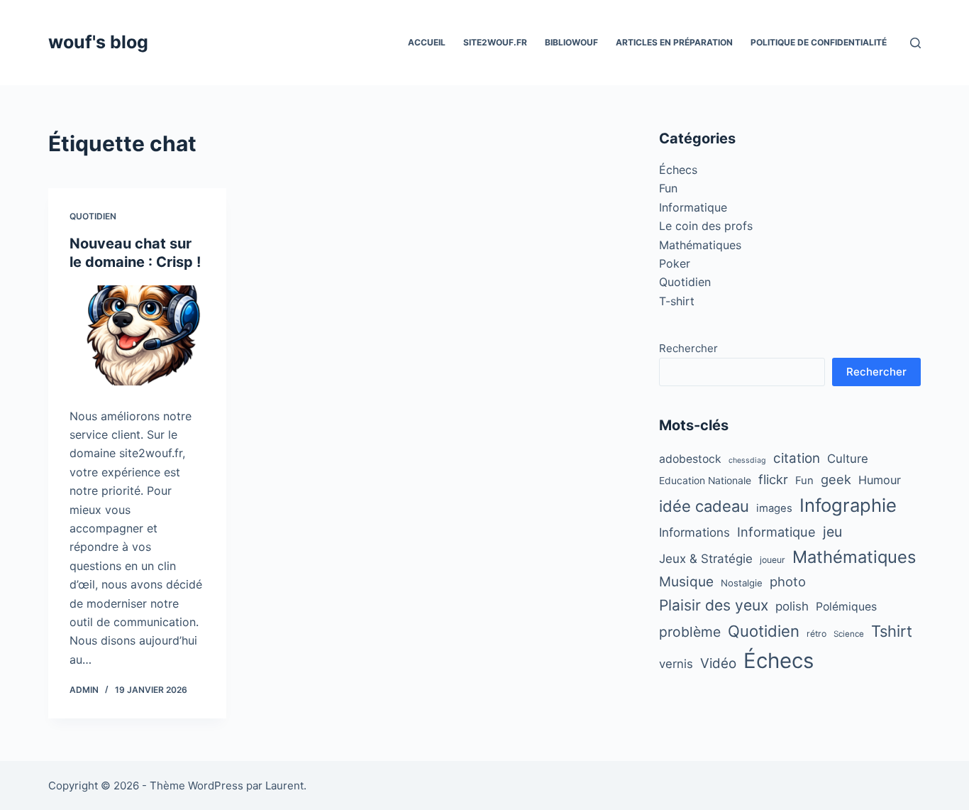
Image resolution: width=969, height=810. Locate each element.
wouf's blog (98, 42)
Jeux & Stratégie (706, 559)
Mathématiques (700, 245)
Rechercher (688, 348)
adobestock (690, 459)
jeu (832, 531)
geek (836, 479)
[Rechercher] (915, 43)
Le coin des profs (706, 226)
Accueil (426, 42)
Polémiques (846, 606)
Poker (674, 263)
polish (792, 606)
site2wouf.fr (495, 42)
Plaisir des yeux (713, 605)
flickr (773, 479)
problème (690, 631)
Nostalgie (742, 583)
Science (849, 634)
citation (796, 458)
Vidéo (718, 663)
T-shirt (676, 301)
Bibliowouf (571, 42)
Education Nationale (705, 480)
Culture (847, 458)
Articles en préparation (674, 42)
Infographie (848, 505)
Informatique (693, 207)
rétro (816, 633)
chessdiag (747, 460)
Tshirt (891, 631)
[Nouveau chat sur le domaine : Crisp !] (137, 335)
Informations (694, 532)
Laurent (284, 785)
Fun (668, 188)
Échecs (678, 170)
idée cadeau (704, 506)
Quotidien (93, 216)
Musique (686, 582)
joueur (772, 559)
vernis (676, 664)
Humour (879, 480)
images (774, 508)
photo (788, 581)
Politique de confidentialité (819, 42)
